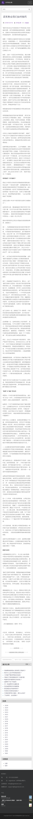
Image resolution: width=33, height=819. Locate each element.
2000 (6, 749)
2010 (6, 739)
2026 (6, 705)
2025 (6, 708)
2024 (6, 710)
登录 (6, 765)
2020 (6, 719)
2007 (6, 742)
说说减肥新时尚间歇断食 (11, 686)
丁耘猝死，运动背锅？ (11, 695)
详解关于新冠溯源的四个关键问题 (14, 677)
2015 (6, 730)
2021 (6, 717)
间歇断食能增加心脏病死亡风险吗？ (15, 670)
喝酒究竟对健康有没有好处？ (13, 679)
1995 (6, 753)
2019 (6, 721)
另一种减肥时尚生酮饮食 (11, 684)
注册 (6, 763)
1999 (6, 751)
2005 (6, 744)
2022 (6, 714)
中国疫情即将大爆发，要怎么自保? (15, 693)
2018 (6, 723)
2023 (6, 712)
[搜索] (29, 9)
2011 (6, 737)
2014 (6, 733)
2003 (6, 746)
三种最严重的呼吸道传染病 (12, 675)
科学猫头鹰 (18, 22)
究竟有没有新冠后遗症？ (12, 691)
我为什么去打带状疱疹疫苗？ (13, 673)
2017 (6, 726)
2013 (6, 735)
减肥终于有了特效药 (10, 682)
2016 (6, 728)
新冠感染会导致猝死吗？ (12, 688)
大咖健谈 (26, 22)
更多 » (28, 664)
